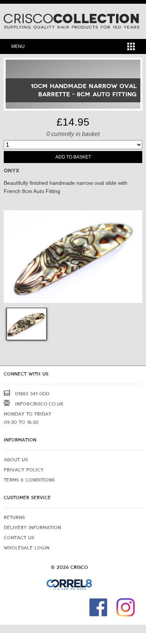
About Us (16, 459)
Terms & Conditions (29, 480)
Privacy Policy (23, 470)
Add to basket (73, 157)
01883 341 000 (32, 394)
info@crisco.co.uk (39, 404)
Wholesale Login (26, 548)
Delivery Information (32, 527)
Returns (14, 517)
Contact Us (19, 537)
